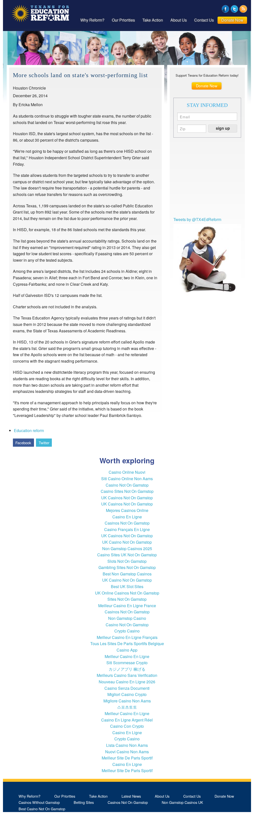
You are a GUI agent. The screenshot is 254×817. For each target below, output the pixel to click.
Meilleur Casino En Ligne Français (127, 637)
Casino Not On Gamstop (127, 485)
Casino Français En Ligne (127, 529)
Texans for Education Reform (40, 13)
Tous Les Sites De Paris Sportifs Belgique (127, 643)
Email (185, 116)
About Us (178, 20)
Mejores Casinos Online (127, 510)
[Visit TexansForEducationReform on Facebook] (225, 8)
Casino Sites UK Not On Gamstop (127, 555)
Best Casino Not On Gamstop (42, 808)
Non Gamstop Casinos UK (182, 802)
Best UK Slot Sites (127, 586)
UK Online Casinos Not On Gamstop (127, 593)
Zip (183, 128)
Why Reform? (92, 20)
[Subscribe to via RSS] (243, 8)
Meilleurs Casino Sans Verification (127, 675)
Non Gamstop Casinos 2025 (127, 548)
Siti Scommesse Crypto (127, 662)
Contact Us (204, 20)
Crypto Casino (127, 631)
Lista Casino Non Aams (127, 745)
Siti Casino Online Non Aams (127, 478)
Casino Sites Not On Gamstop (127, 491)
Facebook (23, 442)
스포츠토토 (127, 707)
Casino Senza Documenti (127, 688)
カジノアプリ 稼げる (127, 669)
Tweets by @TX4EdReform (197, 219)
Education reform (29, 430)
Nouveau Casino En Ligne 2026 (127, 682)
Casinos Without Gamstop (39, 802)
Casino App (127, 650)
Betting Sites (84, 802)
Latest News (131, 796)
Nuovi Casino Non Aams (127, 751)
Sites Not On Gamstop (127, 599)
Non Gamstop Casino (127, 618)
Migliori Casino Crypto (127, 694)
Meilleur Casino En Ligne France (127, 605)
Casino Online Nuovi (127, 472)
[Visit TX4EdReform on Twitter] (234, 8)
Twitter (44, 442)
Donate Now (232, 20)
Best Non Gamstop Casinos (127, 574)
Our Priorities (123, 20)
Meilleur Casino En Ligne (127, 656)
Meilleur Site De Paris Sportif (127, 758)
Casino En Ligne (127, 517)
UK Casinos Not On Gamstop (127, 498)
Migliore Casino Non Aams (127, 701)
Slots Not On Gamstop (127, 561)
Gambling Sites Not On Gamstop (127, 567)
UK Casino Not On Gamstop (127, 542)
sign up (223, 128)
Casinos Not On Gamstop (127, 523)
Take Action (152, 20)
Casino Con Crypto (127, 726)
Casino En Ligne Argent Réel (127, 720)
